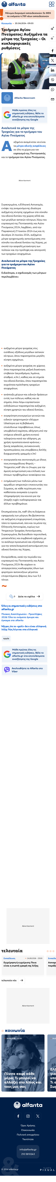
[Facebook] (52, 50)
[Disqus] (28, 721)
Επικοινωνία (28, 1130)
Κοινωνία (6, 23)
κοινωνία (15, 1030)
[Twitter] (52, 60)
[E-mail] (52, 99)
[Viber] (52, 80)
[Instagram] (28, 1116)
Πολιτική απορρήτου (28, 1134)
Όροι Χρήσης (28, 1125)
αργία (6, 638)
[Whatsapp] (52, 89)
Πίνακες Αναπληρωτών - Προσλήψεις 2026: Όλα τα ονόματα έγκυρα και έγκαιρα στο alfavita (21, 617)
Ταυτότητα (28, 1139)
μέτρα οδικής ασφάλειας (31, 145)
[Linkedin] (52, 70)
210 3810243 (28, 1154)
